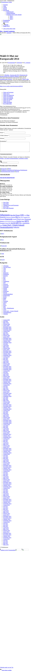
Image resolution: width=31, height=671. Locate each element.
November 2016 (7, 450)
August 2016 (6, 454)
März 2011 (6, 544)
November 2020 (7, 393)
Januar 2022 (6, 378)
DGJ (16, 217)
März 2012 (6, 529)
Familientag (25, 217)
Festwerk (2, 219)
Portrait (5, 9)
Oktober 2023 (6, 354)
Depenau (13, 217)
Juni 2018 (5, 426)
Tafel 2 (11, 17)
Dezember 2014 (7, 482)
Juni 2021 (5, 387)
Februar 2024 (6, 348)
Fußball (22, 219)
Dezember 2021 (7, 379)
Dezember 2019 (7, 404)
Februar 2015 (6, 479)
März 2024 (6, 346)
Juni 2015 (5, 474)
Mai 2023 (5, 359)
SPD (17, 223)
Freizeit (19, 219)
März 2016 (6, 461)
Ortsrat (6, 223)
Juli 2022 (5, 372)
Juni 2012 (5, 525)
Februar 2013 (6, 513)
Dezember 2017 (7, 434)
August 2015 (6, 471)
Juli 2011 (5, 540)
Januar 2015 (6, 481)
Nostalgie (2, 223)
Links (4, 6)
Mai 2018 (5, 427)
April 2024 (6, 345)
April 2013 (6, 510)
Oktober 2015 (6, 468)
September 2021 (7, 383)
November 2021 (7, 380)
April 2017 (6, 443)
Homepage (28, 219)
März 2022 (6, 375)
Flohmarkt (15, 219)
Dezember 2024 (7, 338)
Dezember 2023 (7, 351)
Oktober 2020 (6, 394)
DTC (22, 217)
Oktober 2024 (6, 341)
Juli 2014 (5, 489)
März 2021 (6, 389)
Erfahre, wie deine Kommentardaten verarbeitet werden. (14, 158)
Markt (22, 221)
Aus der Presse (15, 215)
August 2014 (6, 488)
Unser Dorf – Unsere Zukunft (10, 311)
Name (2, 132)
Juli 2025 (5, 332)
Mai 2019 (5, 413)
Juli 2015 (5, 472)
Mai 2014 (5, 492)
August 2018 (6, 424)
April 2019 (6, 414)
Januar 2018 (6, 433)
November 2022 (7, 368)
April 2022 (6, 373)
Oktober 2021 (6, 382)
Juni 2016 (5, 457)
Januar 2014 (6, 498)
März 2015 (6, 478)
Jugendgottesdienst (7, 221)
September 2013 (7, 503)
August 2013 (6, 505)
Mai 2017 (5, 441)
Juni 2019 (5, 411)
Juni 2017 (5, 440)
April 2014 (6, 493)
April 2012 (6, 527)
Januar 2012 (6, 532)
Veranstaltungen (6, 227)
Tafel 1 (11, 16)
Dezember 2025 (7, 327)
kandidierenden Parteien (6, 79)
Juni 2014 (5, 491)
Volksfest (16, 227)
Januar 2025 (6, 337)
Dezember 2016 (7, 448)
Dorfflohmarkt (10, 11)
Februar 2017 (6, 445)
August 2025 (6, 331)
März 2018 (6, 430)
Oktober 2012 (6, 519)
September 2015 (7, 469)
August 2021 (6, 385)
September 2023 (7, 355)
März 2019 (6, 416)
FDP (29, 217)
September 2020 (7, 396)
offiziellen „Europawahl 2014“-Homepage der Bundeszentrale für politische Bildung (13, 75)
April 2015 (6, 476)
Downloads (6, 10)
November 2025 (7, 328)
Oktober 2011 (6, 536)
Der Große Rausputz (8, 208)
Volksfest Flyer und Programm (11, 205)
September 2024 (7, 342)
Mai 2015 (5, 475)
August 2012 (6, 522)
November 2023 (7, 352)
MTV (27, 221)
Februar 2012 (6, 530)
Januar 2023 (6, 365)
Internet (2, 221)
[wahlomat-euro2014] (15, 34)
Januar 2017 (6, 447)
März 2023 (6, 362)
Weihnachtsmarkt (10, 13)
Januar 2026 (6, 325)
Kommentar (3, 141)
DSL (20, 217)
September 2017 (7, 437)
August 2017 (6, 438)
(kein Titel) (6, 202)
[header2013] (6, 2)
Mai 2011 (5, 543)
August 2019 (6, 410)
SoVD (13, 223)
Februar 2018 (6, 431)
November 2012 (7, 517)
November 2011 (7, 534)
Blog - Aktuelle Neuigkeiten (7, 31)
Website (2, 138)
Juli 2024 (5, 344)
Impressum (6, 21)
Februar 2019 (6, 417)
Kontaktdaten (6, 20)
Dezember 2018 (7, 420)
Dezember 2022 (7, 366)
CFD (25, 215)
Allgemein (19, 62)
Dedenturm (8, 217)
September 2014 (7, 486)
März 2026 (6, 322)
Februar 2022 (6, 376)
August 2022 (6, 370)
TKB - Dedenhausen (24, 223)
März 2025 (6, 334)
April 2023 (6, 361)
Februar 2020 (6, 402)
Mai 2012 (5, 526)
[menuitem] (17, 23)
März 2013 (6, 512)
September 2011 (7, 537)
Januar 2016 (6, 464)
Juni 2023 (5, 358)
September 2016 (7, 452)
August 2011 (6, 539)
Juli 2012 (5, 523)
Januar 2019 (6, 419)
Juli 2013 (5, 506)
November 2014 (7, 484)
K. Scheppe (27, 62)
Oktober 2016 (6, 451)
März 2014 (6, 495)
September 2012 (7, 520)
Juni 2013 (5, 508)
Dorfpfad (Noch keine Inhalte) (14, 14)
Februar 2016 (6, 462)
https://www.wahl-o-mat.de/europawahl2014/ (11, 86)
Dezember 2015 (7, 465)
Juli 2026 (5, 321)
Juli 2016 (5, 455)
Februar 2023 (6, 363)
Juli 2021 (5, 386)
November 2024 (7, 339)
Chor (27, 215)
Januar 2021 (6, 392)
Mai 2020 (5, 399)
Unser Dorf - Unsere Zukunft (13, 225)
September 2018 (7, 423)
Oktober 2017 (6, 435)
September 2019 (7, 409)
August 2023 (6, 356)
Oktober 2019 (6, 407)
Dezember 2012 (7, 516)
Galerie (5, 7)
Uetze (1, 225)
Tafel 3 (11, 19)
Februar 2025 (6, 335)
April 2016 (6, 459)
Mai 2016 (5, 458)
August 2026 (6, 320)
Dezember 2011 (7, 533)
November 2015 (7, 467)
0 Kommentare (11, 62)
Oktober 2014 (6, 485)
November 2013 (7, 500)
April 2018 (6, 428)
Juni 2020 (5, 397)
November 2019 (7, 406)
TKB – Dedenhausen (8, 308)
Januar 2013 (6, 515)
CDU (22, 215)
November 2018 (7, 421)
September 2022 (7, 369)
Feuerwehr (8, 219)
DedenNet (3, 217)
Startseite (5, 4)
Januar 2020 (6, 403)
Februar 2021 (6, 390)
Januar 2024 (6, 349)
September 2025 (7, 329)
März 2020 (6, 400)
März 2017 (6, 444)
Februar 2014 (6, 496)
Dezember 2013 (7, 499)
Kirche (19, 221)
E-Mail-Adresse (4, 135)
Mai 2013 (5, 509)
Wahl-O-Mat (25, 79)
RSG (10, 223)
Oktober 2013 (6, 502)
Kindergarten (13, 221)
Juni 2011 (5, 541)
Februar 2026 (6, 324)
